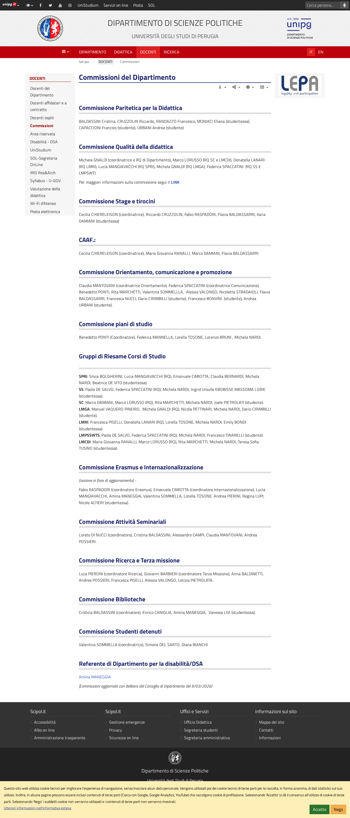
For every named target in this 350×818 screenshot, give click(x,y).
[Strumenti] (250, 87)
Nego (338, 809)
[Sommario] (264, 87)
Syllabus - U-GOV (45, 181)
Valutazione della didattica (45, 192)
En (320, 52)
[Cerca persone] (344, 5)
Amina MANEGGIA (95, 677)
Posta (138, 5)
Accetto (319, 809)
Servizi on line (116, 5)
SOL (151, 5)
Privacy (115, 730)
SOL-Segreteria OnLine (43, 161)
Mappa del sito (271, 722)
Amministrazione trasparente (59, 738)
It (311, 52)
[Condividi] (236, 87)
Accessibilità (45, 722)
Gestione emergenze (127, 722)
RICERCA (171, 52)
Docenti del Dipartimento (41, 91)
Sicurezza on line (124, 738)
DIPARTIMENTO (92, 52)
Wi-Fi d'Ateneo (43, 203)
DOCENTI (148, 52)
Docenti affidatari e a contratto (48, 106)
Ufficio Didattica (198, 722)
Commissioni (41, 126)
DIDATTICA (123, 52)
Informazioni (270, 738)
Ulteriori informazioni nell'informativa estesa (37, 808)
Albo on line (44, 730)
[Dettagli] (222, 87)
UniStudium (88, 5)
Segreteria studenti (201, 730)
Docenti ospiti (42, 118)
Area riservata (42, 134)
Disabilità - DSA (44, 142)
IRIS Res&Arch (43, 173)
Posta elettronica (45, 211)
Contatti (266, 730)
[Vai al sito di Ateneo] (50, 28)
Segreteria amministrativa (207, 738)
